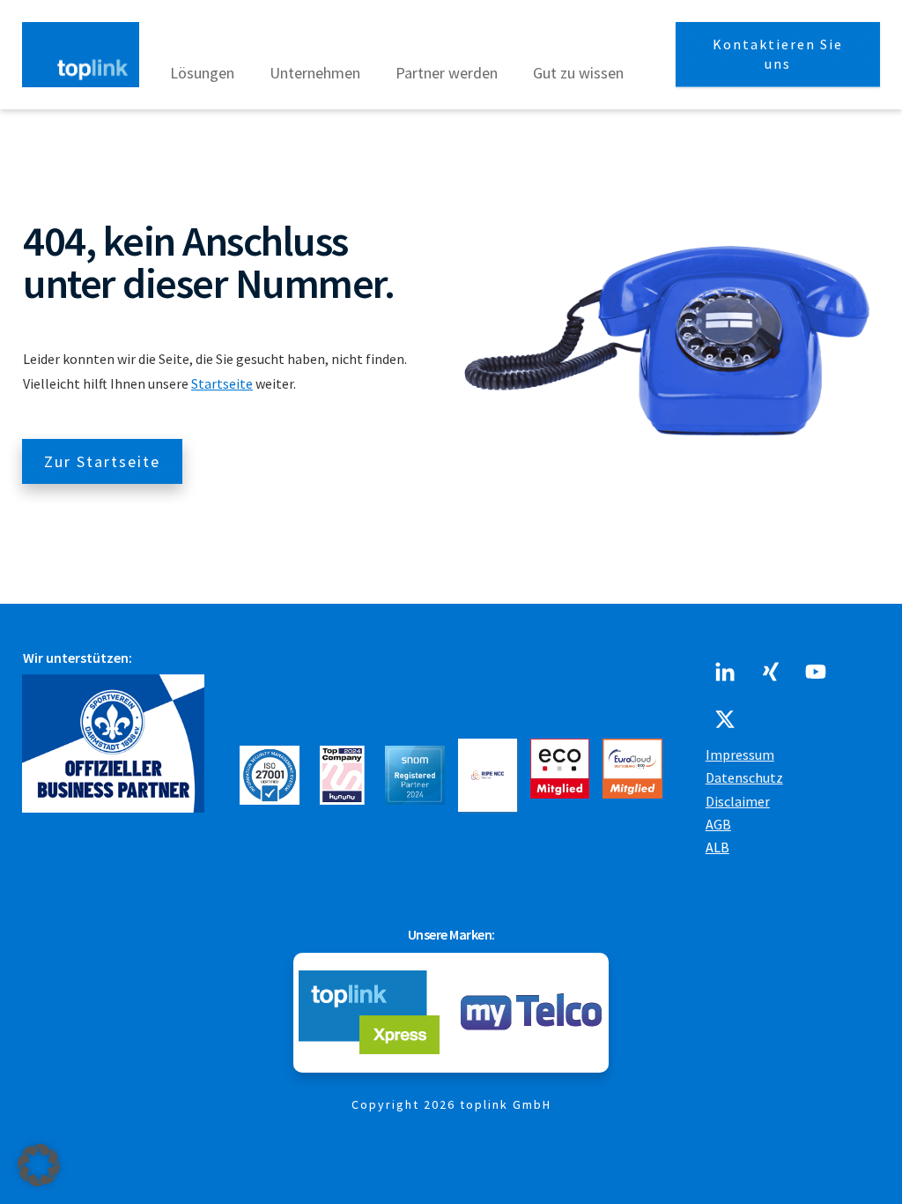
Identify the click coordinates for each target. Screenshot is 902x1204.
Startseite (222, 383)
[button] (39, 1165)
